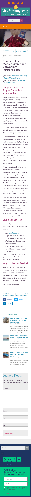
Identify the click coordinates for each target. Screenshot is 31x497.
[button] (8, 299)
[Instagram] (18, 3)
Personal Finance (9, 78)
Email (5, 418)
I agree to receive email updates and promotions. (15, 488)
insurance (12, 83)
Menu (6, 26)
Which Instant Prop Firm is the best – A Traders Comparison (18, 320)
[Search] (21, 20)
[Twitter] (22, 3)
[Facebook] (9, 3)
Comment (6, 388)
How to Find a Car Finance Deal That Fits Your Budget (19, 354)
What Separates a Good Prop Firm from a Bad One (19, 336)
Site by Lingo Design (7, 464)
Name (5, 411)
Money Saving (22, 76)
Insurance (15, 76)
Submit (8, 493)
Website (5, 425)
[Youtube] (13, 3)
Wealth (17, 78)
